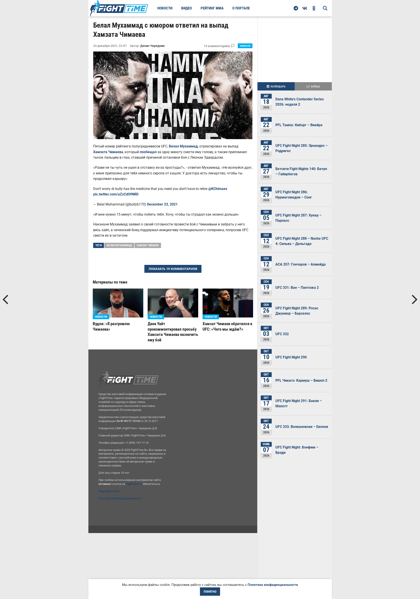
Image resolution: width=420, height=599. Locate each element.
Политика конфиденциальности (119, 498)
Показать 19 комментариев (173, 269)
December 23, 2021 (162, 204)
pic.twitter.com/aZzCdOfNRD (115, 194)
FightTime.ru (134, 484)
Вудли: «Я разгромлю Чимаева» (111, 326)
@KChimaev (217, 189)
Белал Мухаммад (183, 146)
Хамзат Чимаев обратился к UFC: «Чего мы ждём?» (227, 326)
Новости (164, 8)
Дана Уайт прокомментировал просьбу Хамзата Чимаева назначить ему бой (173, 332)
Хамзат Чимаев (148, 245)
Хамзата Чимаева (108, 152)
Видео (186, 8)
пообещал (148, 152)
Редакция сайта (109, 491)
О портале (241, 8)
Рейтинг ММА (212, 8)
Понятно (210, 591)
